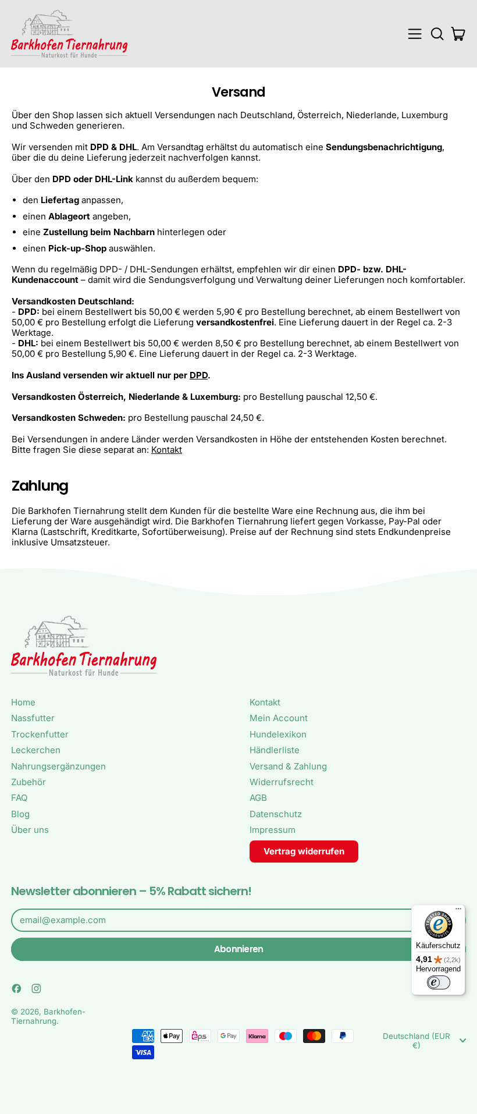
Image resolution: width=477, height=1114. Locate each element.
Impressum (273, 829)
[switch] (438, 982)
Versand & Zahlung (288, 766)
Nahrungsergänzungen (58, 766)
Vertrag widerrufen (304, 851)
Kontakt (166, 449)
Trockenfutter (40, 734)
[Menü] (458, 911)
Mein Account (279, 717)
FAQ (19, 797)
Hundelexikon (278, 734)
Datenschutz (276, 813)
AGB (258, 797)
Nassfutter (33, 717)
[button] (436, 33)
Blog (20, 813)
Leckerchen (35, 749)
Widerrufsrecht (282, 781)
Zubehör (28, 781)
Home (23, 702)
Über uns (30, 829)
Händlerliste (275, 749)
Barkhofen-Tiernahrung (48, 1016)
